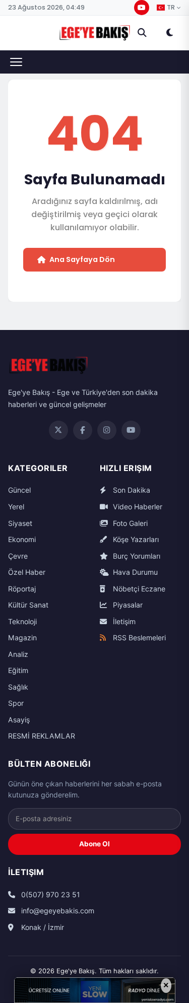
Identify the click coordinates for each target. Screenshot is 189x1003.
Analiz (18, 654)
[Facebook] (82, 430)
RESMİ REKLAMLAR (41, 735)
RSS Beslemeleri (138, 637)
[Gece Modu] (169, 32)
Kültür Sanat (28, 604)
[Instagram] (106, 430)
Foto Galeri (129, 523)
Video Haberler (136, 506)
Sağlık (18, 687)
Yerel (16, 506)
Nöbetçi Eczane (138, 588)
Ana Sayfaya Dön (82, 259)
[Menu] (16, 62)
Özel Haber (26, 572)
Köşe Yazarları (135, 539)
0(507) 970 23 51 (49, 894)
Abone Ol (94, 844)
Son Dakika (130, 490)
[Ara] (142, 33)
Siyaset (20, 523)
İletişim (123, 621)
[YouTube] (141, 7)
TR (171, 8)
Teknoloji (22, 621)
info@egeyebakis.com (56, 910)
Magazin (22, 637)
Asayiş (19, 719)
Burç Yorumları (135, 556)
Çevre (18, 556)
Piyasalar (127, 604)
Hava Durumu (134, 572)
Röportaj (22, 588)
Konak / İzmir (41, 927)
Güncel (19, 490)
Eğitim (18, 670)
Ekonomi (22, 539)
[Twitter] (58, 430)
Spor (16, 703)
